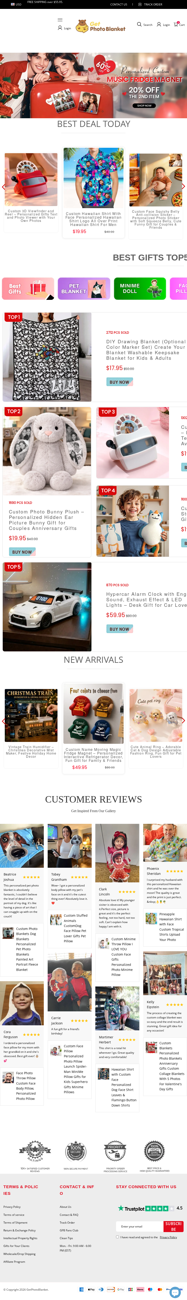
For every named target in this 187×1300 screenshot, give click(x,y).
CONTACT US (118, 4)
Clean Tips (66, 1238)
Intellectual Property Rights (20, 1238)
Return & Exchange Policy (19, 1230)
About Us (65, 1207)
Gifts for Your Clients (16, 1246)
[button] (84, 111)
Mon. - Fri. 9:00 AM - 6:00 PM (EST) (75, 1248)
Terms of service (13, 1215)
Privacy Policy (12, 1207)
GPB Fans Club (69, 1230)
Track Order (153, 4)
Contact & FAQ (69, 1215)
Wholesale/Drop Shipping (19, 1254)
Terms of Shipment (15, 1223)
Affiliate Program (14, 1262)
